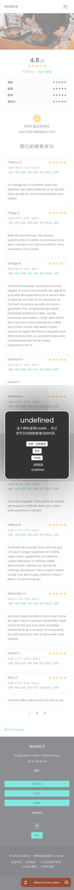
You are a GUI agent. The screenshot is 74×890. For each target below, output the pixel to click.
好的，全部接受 (37, 444)
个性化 (37, 458)
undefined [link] (37, 469)
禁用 (37, 451)
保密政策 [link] (38, 464)
